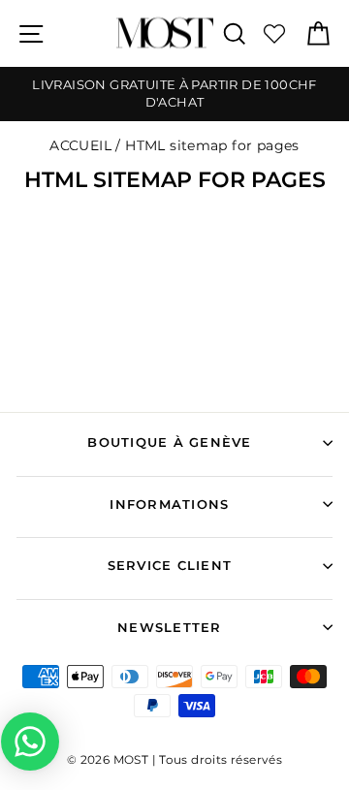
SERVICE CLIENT (170, 565)
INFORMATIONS (169, 504)
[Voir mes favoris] (274, 33)
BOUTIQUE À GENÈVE (169, 442)
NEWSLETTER (169, 627)
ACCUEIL (80, 145)
